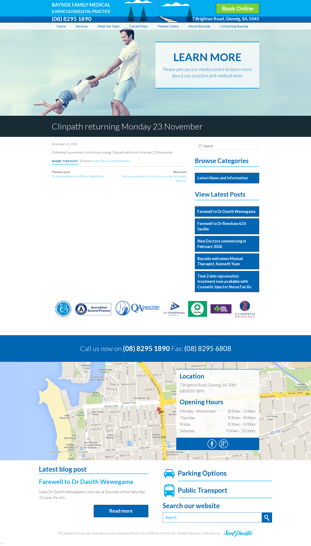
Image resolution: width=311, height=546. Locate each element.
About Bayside (199, 26)
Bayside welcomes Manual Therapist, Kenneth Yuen (220, 261)
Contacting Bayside (234, 26)
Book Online (237, 8)
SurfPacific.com (211, 533)
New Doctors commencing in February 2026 (221, 244)
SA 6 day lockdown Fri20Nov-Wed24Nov (78, 176)
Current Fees (138, 26)
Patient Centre (168, 26)
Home (61, 26)
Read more (121, 511)
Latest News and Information (111, 161)
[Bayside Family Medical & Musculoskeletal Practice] (81, 6)
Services (82, 26)
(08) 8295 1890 (146, 348)
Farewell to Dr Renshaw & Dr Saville (221, 226)
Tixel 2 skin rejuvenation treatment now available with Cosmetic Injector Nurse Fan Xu (224, 281)
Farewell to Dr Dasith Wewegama (226, 211)
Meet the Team (109, 26)
